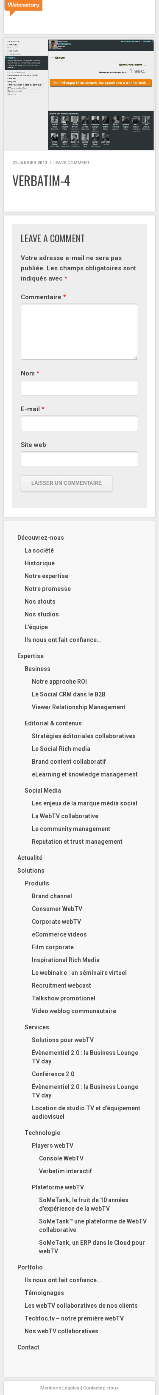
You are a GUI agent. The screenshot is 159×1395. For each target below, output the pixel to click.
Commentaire (43, 297)
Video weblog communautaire (74, 1011)
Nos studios (42, 614)
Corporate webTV (56, 921)
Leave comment (71, 162)
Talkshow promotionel (63, 998)
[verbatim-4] (79, 94)
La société (39, 550)
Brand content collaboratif (69, 761)
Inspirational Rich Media (66, 960)
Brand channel (52, 896)
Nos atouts (40, 601)
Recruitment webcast (61, 985)
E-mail (33, 409)
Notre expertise (46, 576)
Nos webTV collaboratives (61, 1331)
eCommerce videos (59, 934)
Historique (40, 563)
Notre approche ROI (59, 681)
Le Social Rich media (61, 748)
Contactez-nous (101, 1388)
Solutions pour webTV (63, 1040)
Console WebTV (61, 1158)
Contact (28, 1347)
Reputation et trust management (77, 841)
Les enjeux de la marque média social (84, 803)
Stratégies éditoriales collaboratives (84, 736)
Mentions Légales (59, 1388)
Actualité (29, 857)
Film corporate (53, 947)
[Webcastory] (23, 8)
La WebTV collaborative (65, 816)
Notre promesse (48, 588)
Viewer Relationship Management (79, 707)
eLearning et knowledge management (85, 774)
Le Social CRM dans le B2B (69, 694)
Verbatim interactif (65, 1171)
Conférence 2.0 (53, 1074)
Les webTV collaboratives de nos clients (81, 1305)
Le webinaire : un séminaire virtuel (79, 972)
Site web (33, 445)
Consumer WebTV (57, 908)
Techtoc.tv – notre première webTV (74, 1318)
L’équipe (36, 627)
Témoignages (44, 1292)
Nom (30, 373)
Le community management (71, 828)
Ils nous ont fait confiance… (63, 639)
